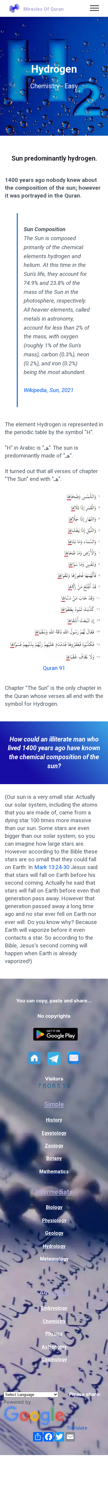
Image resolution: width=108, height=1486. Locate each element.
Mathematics (54, 1171)
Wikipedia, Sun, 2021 (49, 390)
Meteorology (54, 1259)
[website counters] (54, 1086)
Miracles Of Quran (43, 9)
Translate (77, 1428)
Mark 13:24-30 (51, 867)
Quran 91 (54, 668)
